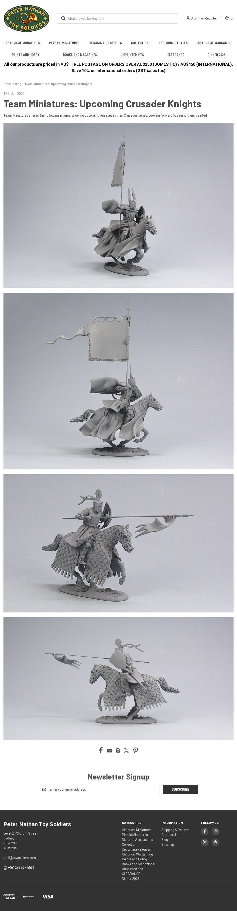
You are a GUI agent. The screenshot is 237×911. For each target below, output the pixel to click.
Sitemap (168, 844)
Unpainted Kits (132, 55)
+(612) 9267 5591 (21, 867)
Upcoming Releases (173, 43)
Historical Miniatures (22, 43)
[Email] (109, 750)
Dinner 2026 (216, 55)
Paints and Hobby (25, 55)
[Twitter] (126, 750)
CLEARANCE (175, 55)
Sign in (195, 18)
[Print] (118, 750)
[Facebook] (101, 750)
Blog (165, 840)
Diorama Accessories (105, 43)
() (231, 18)
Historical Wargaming (214, 43)
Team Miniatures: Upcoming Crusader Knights (102, 103)
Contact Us (170, 835)
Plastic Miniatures (64, 43)
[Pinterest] (135, 750)
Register (211, 18)
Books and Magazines (80, 55)
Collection (140, 43)
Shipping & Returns (175, 830)
